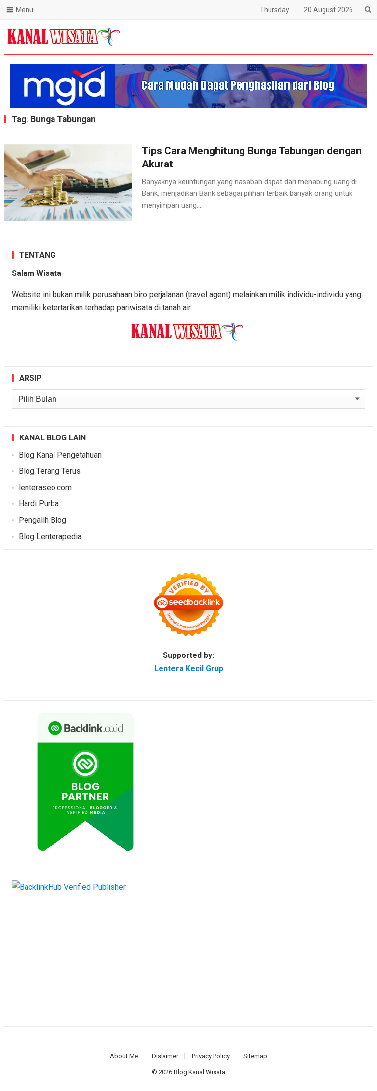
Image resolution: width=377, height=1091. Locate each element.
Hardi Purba (39, 503)
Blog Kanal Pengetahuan (60, 455)
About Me (124, 1056)
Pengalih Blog (42, 520)
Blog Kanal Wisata (199, 1072)
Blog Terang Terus (50, 471)
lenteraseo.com (45, 487)
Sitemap (255, 1056)
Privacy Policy (211, 1056)
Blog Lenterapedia (50, 536)
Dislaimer (165, 1056)
